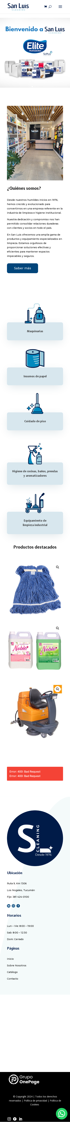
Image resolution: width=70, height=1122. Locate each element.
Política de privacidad (35, 1100)
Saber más (22, 268)
